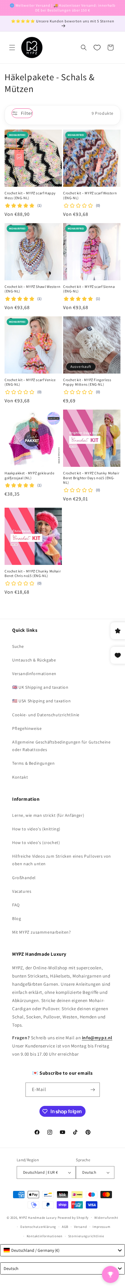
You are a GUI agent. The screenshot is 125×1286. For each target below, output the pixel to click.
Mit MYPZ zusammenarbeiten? (41, 932)
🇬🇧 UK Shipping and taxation (40, 687)
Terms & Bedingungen (33, 763)
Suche (18, 646)
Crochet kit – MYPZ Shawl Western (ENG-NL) (32, 289)
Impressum (101, 1227)
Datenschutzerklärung (38, 1227)
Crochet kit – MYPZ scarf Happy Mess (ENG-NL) (30, 195)
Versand (80, 1227)
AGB (65, 1227)
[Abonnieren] (93, 1090)
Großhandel (24, 877)
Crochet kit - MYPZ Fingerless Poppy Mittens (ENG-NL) (87, 382)
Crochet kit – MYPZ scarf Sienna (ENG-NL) (89, 289)
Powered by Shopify (73, 1217)
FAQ (16, 905)
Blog (16, 918)
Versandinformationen (34, 673)
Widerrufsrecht (106, 1217)
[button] (12, 47)
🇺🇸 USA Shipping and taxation (41, 701)
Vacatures (21, 891)
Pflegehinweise (27, 728)
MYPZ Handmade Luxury (38, 1217)
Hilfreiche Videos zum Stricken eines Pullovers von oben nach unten (61, 859)
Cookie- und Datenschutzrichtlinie (45, 714)
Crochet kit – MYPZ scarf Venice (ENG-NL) (30, 382)
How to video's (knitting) (36, 829)
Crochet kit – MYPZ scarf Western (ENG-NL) (90, 195)
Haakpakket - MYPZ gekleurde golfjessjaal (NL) (29, 475)
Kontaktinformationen (44, 1236)
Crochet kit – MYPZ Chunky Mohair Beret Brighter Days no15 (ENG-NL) (91, 478)
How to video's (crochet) (36, 842)
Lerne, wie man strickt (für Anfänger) (48, 815)
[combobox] (62, 1250)
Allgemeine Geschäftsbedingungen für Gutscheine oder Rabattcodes (61, 745)
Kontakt (20, 777)
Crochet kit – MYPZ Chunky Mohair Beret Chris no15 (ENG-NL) (33, 573)
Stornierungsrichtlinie (86, 1236)
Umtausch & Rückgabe (34, 660)
